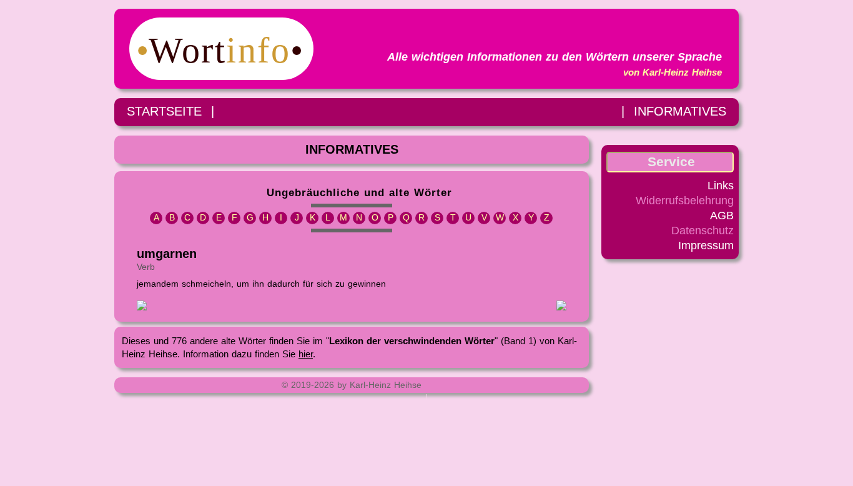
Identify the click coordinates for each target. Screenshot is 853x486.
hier (305, 354)
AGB (722, 215)
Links (721, 185)
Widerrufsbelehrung (685, 200)
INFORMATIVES (680, 111)
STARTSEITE (164, 111)
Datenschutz (702, 230)
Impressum (706, 245)
